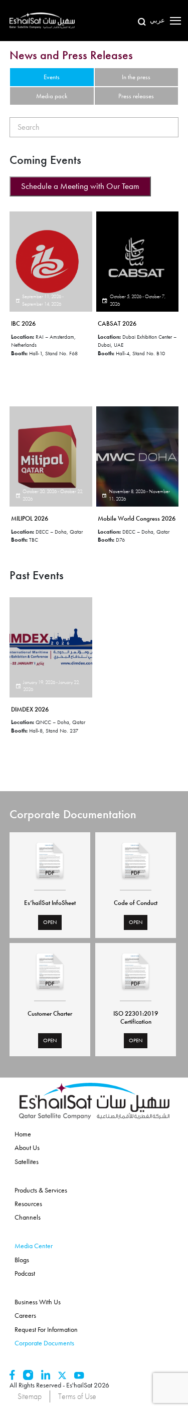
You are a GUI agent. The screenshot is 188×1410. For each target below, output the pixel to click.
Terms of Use (77, 1396)
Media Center (34, 1245)
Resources (28, 1203)
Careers (25, 1315)
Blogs (22, 1259)
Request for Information (46, 1329)
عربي (157, 20)
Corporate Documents (44, 1342)
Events (52, 77)
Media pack (51, 96)
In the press (136, 77)
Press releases (136, 96)
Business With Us (38, 1301)
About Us (27, 1147)
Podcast (25, 1273)
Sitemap (30, 1396)
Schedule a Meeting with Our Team (80, 185)
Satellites (27, 1161)
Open (50, 921)
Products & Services (41, 1190)
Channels (28, 1217)
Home (23, 1133)
